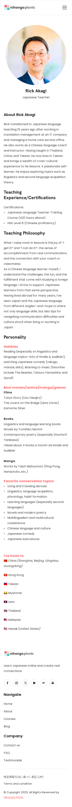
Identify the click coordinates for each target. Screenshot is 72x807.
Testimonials (13, 760)
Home (8, 704)
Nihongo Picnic (13, 797)
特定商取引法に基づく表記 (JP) (23, 777)
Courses (10, 719)
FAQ (7, 753)
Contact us (12, 745)
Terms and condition (18, 784)
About (8, 711)
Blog (7, 726)
